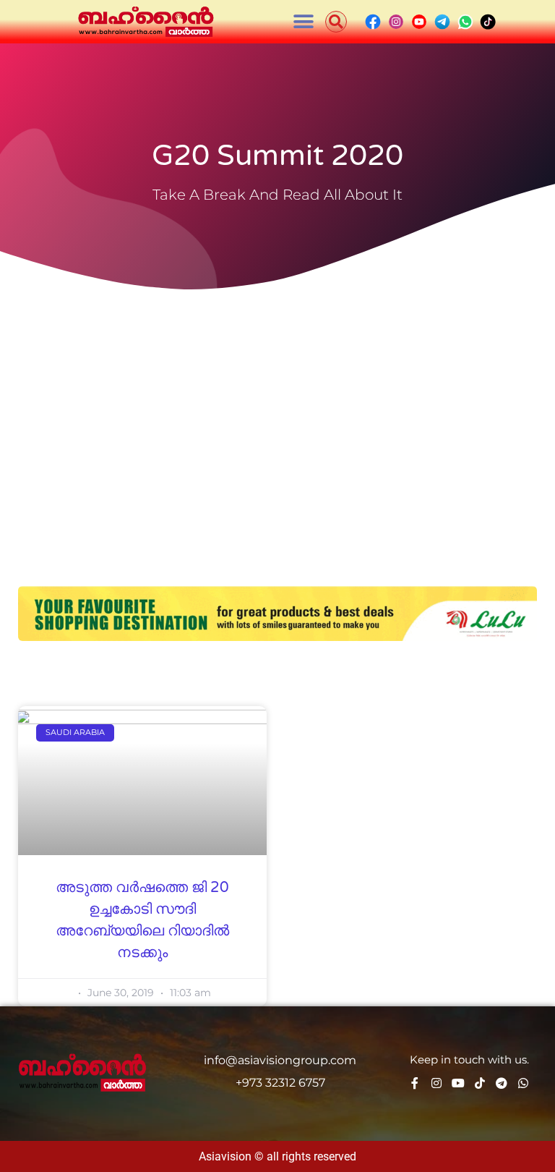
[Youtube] (458, 1083)
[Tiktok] (480, 1083)
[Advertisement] (277, 405)
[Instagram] (436, 1083)
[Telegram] (501, 1083)
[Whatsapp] (523, 1083)
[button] (304, 22)
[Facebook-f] (415, 1083)
